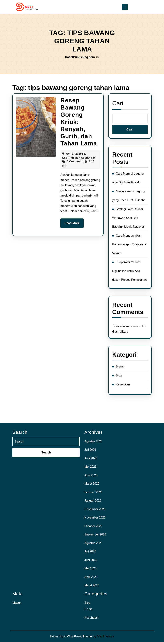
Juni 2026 (90, 458)
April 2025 (90, 577)
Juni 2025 (90, 560)
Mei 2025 (90, 568)
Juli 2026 (90, 449)
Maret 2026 (91, 483)
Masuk (16, 602)
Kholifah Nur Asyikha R (78, 157)
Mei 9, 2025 (74, 153)
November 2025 (94, 517)
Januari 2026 (92, 500)
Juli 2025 (90, 551)
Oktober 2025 (93, 526)
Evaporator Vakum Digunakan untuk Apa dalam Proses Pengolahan (129, 270)
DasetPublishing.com (80, 57)
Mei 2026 (90, 466)
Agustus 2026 (93, 441)
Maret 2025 (91, 585)
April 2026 (90, 475)
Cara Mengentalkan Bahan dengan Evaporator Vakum (129, 244)
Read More (74, 224)
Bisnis (120, 366)
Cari (117, 103)
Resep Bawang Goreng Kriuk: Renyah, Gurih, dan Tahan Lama (78, 122)
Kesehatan (123, 384)
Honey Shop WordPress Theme (71, 636)
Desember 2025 (94, 509)
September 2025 (95, 534)
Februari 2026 (93, 492)
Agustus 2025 (93, 543)
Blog (119, 375)
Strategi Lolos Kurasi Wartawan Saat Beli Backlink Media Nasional (128, 217)
